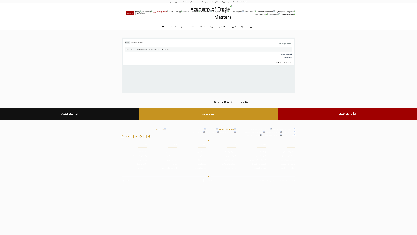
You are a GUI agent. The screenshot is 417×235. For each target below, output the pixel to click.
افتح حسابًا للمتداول (69, 114)
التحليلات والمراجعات (287, 168)
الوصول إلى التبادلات (287, 164)
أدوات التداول (201, 164)
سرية (175, 164)
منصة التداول (201, 151)
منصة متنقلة (201, 160)
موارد (212, 26)
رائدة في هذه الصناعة (139, 156)
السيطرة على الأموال (258, 160)
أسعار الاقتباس (230, 160)
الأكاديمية (209, 180)
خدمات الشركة (141, 151)
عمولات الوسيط (230, 156)
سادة (217, 180)
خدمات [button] (202, 26)
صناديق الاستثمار (289, 151)
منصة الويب (202, 156)
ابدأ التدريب (130, 13)
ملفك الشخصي (141, 13)
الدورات (233, 26)
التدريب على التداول (288, 160)
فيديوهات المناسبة (142, 49)
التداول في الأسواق (288, 156)
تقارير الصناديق (260, 156)
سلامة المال (142, 160)
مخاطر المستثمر (260, 168)
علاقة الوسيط (142, 164)
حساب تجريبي (208, 114)
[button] (123, 13)
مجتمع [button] (183, 26)
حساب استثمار (171, 151)
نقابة (200, 180)
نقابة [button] (192, 26)
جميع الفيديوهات (165, 49)
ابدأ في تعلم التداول (347, 114)
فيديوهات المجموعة (154, 49)
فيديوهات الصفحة (130, 49)
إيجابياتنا (263, 151)
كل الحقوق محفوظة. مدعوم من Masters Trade (275, 180)
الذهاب (127, 42)
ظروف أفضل (231, 168)
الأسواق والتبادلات (229, 151)
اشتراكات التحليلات (229, 164)
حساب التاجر (172, 156)
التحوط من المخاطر (258, 164)
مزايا (243, 26)
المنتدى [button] (173, 26)
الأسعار (222, 26)
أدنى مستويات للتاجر (169, 168)
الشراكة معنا (142, 168)
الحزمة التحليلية (200, 168)
